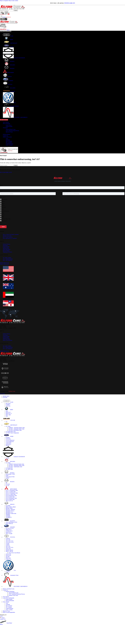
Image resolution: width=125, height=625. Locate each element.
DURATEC (8, 444)
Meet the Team (9, 132)
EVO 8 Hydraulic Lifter (11, 495)
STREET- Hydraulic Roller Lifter (16, 464)
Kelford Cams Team (13, 595)
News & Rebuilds (10, 600)
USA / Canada (9, 145)
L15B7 (7, 478)
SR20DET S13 (9, 512)
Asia (7, 138)
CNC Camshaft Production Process (17, 594)
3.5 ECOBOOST (10, 441)
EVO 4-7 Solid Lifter (11, 494)
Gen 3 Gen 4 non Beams (14, 552)
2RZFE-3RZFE (9, 550)
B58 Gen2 (8, 558)
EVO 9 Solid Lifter (10, 499)
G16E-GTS (8, 559)
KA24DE (8, 505)
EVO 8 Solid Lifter (10, 497)
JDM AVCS (8, 529)
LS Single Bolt (9, 468)
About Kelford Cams (10, 129)
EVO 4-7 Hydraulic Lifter (12, 493)
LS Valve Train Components (12, 432)
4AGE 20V (8, 555)
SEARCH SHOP (4, 119)
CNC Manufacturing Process (12, 130)
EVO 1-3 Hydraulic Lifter (12, 490)
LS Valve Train (9, 469)
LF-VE (7, 485)
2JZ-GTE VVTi (9, 547)
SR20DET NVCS (10, 510)
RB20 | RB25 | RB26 (11, 507)
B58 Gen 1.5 (9, 413)
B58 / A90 (8, 414)
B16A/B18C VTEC (10, 474)
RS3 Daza (8, 403)
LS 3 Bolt (8, 426)
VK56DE (8, 516)
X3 (6, 421)
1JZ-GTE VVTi (9, 541)
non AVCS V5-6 (9, 528)
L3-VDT (8, 484)
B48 (7, 411)
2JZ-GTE (8, 546)
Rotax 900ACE (9, 523)
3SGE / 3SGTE (9, 551)
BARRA (8, 437)
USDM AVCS (9, 531)
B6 (6, 483)
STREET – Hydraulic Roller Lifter (17, 427)
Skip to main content (13, 0)
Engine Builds (9, 126)
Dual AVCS (8, 532)
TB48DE (8, 514)
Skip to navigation (4, 0)
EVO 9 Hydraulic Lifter (11, 498)
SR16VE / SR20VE (10, 509)
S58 (7, 416)
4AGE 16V (8, 554)
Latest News (9, 125)
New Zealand (9, 141)
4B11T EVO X (9, 500)
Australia (8, 140)
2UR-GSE (8, 548)
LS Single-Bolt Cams (11, 431)
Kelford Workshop (10, 591)
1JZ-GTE (8, 539)
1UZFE (7, 543)
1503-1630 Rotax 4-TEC (11, 522)
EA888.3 (8, 404)
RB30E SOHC (9, 508)
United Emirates (9, 143)
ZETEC (7, 445)
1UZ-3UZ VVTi (9, 542)
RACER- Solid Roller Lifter (15, 430)
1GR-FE (8, 538)
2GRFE (7, 545)
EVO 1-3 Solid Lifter (11, 491)
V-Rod (7, 458)
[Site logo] (12, 9)
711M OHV (8, 443)
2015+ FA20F (9, 533)
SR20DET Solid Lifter (11, 513)
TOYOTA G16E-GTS (69, 3)
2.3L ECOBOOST (10, 440)
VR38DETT (9, 517)
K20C (7, 475)
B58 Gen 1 (8, 412)
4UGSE (7, 556)
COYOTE (8, 439)
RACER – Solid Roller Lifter (15, 466)
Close (1, 616)
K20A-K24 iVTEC (10, 476)
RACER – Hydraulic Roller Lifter (16, 429)
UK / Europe (9, 142)
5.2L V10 (8, 406)
